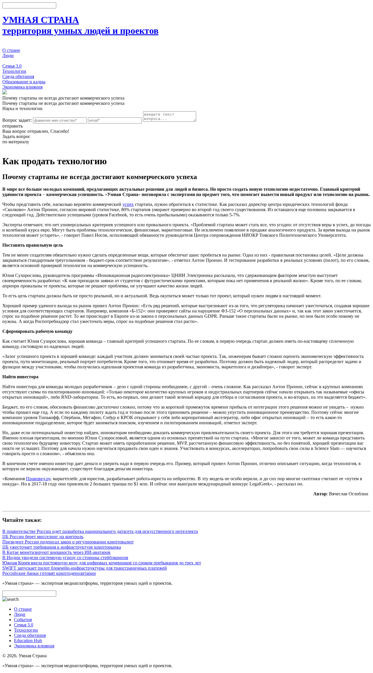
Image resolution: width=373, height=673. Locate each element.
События (11, 60)
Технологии (14, 71)
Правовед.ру (38, 478)
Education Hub (28, 640)
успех (128, 204)
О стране (11, 50)
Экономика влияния (22, 86)
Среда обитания (18, 76)
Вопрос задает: (17, 120)
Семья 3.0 (12, 65)
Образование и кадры (23, 81)
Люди (8, 55)
